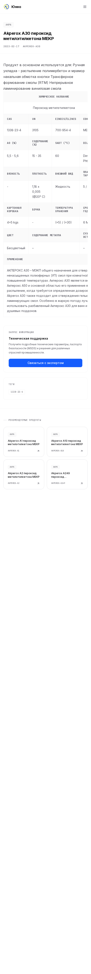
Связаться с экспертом (46, 363)
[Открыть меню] (84, 6)
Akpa (8, 24)
